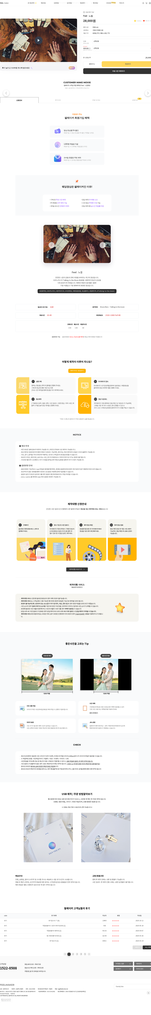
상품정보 (19, 100)
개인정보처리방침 (4, 993)
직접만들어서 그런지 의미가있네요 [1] (54, 926)
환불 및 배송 (96, 100)
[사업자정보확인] (81, 991)
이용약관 (12, 993)
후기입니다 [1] (54, 941)
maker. (4, 3)
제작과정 (58, 100)
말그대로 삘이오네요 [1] (54, 936)
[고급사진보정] (79, 614)
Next (148, 93)
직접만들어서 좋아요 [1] (54, 931)
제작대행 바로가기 (76, 569)
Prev (6, 93)
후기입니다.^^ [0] (54, 921)
